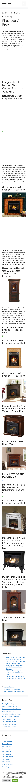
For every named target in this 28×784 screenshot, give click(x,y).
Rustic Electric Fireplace (9, 727)
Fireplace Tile (6, 759)
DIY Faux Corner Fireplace (14, 671)
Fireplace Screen (7, 754)
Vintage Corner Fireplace (13, 659)
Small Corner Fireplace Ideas (14, 665)
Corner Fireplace (9, 687)
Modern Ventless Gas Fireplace (11, 709)
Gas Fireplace (6, 762)
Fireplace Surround (8, 756)
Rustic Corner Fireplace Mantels (15, 657)
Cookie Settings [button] (6, 780)
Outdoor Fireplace (7, 764)
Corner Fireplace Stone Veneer (15, 676)
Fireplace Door (6, 746)
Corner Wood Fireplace (13, 663)
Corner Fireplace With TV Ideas (15, 661)
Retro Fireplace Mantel (9, 719)
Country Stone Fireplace (9, 704)
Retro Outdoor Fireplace (9, 706)
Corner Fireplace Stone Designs (15, 678)
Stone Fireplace (7, 767)
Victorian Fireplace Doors (9, 724)
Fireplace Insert (6, 749)
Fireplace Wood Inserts (9, 721)
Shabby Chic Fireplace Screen (11, 716)
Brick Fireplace (6, 739)
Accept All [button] (15, 780)
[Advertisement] (14, 66)
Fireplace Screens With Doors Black (14, 691)
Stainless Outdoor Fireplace (12, 689)
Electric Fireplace (7, 744)
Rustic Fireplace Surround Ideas (11, 714)
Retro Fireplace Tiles (8, 711)
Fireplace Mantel (7, 751)
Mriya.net (6, 4)
